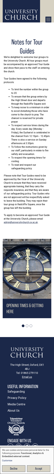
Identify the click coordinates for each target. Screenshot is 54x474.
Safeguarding (16, 391)
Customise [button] (7, 460)
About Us (14, 410)
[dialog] (27, 460)
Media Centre (16, 404)
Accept (38, 468)
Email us (27, 377)
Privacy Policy (17, 398)
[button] (23, 325)
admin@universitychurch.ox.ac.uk (21, 222)
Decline (13, 468)
